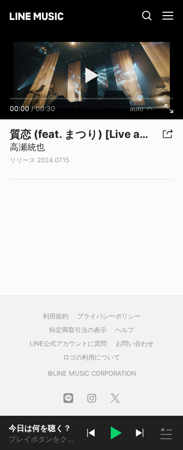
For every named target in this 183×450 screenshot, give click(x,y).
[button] (115, 434)
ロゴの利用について (91, 357)
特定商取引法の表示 (77, 330)
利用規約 (55, 316)
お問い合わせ (135, 343)
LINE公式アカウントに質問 (68, 343)
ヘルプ (124, 330)
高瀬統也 (27, 147)
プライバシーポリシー (109, 316)
